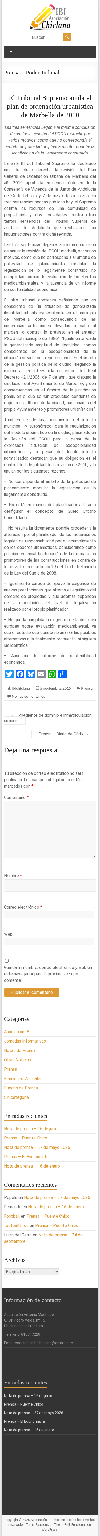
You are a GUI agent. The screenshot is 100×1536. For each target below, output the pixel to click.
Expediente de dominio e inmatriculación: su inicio (48, 718)
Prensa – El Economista (26, 1156)
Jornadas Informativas (25, 1041)
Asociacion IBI (17, 1031)
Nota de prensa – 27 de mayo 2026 (37, 1147)
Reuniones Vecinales (23, 1078)
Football (12, 1216)
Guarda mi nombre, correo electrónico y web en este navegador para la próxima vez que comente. (48, 974)
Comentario (16, 797)
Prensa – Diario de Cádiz (63, 734)
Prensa (87, 688)
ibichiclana (21, 688)
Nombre (13, 875)
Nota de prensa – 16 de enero (32, 1166)
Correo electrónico (23, 907)
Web (8, 934)
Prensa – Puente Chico (25, 1138)
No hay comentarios (28, 696)
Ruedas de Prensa (21, 1087)
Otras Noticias (17, 1059)
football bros (16, 1225)
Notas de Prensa (19, 1050)
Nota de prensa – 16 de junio (31, 1128)
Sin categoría (16, 1097)
